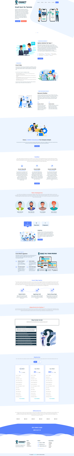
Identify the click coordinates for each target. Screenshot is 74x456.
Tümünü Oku (40, 239)
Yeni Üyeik (53, 2)
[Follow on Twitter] (18, 205)
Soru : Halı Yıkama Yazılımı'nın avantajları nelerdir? (24, 339)
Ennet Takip (35, 454)
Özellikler (42, 2)
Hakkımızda (28, 443)
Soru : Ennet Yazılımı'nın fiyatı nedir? (22, 332)
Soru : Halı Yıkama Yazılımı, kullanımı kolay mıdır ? (24, 337)
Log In (57, 2)
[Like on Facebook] (20, 205)
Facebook (50, 442)
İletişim (46, 2)
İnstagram (50, 443)
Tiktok (50, 447)
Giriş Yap (49, 2)
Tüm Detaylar (17, 16)
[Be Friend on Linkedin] (21, 205)
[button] (26, 327)
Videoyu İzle (24, 16)
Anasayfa (28, 442)
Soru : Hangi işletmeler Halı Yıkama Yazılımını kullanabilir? (25, 344)
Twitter (50, 444)
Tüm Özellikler (40, 58)
